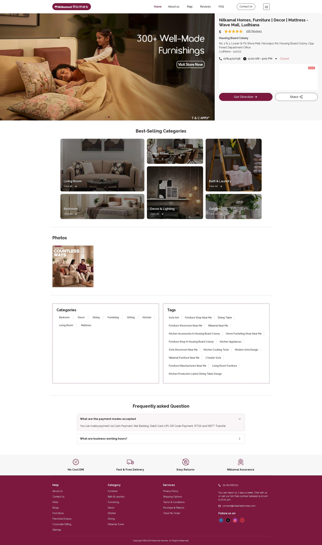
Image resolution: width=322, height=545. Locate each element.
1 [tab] (106, 117)
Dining (111, 518)
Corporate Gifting (61, 524)
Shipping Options (172, 496)
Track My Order (171, 513)
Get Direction (243, 97)
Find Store (58, 513)
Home (158, 6)
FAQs (55, 502)
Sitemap (56, 529)
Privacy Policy (170, 491)
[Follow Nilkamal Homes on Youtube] (242, 520)
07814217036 (231, 58)
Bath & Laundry (116, 496)
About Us (57, 491)
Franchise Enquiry (62, 518)
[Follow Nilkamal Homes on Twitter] (228, 520)
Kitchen (112, 513)
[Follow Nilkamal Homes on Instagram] (235, 520)
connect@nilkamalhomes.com (238, 506)
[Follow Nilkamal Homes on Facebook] (221, 520)
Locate (311, 68)
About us (173, 6)
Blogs (55, 507)
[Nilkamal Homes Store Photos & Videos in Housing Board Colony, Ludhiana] (71, 7)
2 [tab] (109, 117)
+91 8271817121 (230, 485)
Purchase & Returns (173, 507)
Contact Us (246, 6)
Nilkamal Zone (116, 524)
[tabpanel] (107, 66)
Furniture (112, 491)
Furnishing (113, 502)
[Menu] (266, 7)
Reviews (205, 6)
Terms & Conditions (174, 502)
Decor (111, 507)
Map (190, 6)
